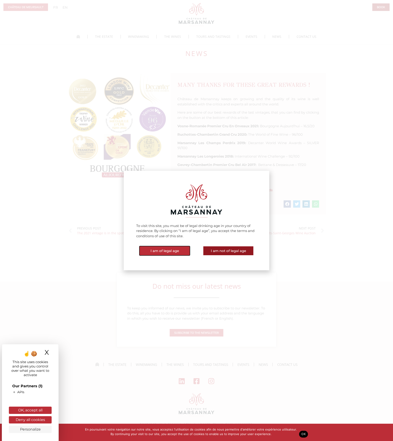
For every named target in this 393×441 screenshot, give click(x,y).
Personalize (30, 429)
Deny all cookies (30, 420)
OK (303, 434)
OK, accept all (30, 410)
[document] (196, 220)
